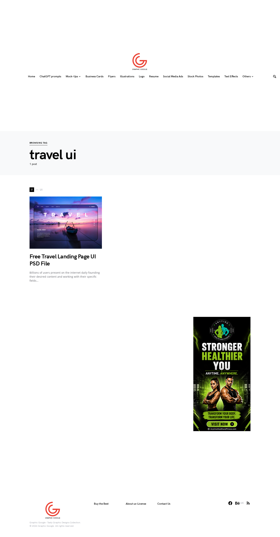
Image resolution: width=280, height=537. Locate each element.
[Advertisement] (140, 24)
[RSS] (248, 503)
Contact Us (163, 503)
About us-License (136, 503)
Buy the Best (101, 503)
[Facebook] (230, 503)
